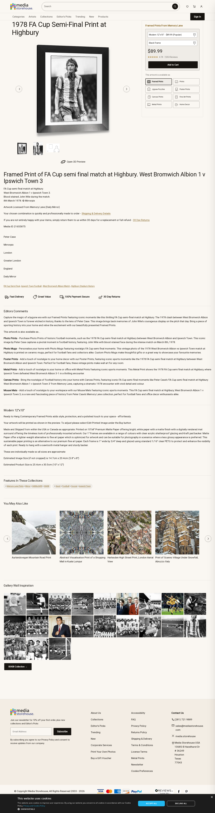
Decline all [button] (181, 803)
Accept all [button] (151, 803)
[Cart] (194, 6)
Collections (46, 16)
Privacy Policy (138, 725)
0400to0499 (37, 486)
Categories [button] (18, 16)
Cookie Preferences (142, 771)
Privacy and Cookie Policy (34, 806)
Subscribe (62, 731)
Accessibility (138, 712)
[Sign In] (201, 6)
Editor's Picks (64, 16)
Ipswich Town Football (31, 286)
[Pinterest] (186, 793)
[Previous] (19, 89)
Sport (58, 486)
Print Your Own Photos (103, 751)
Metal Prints (137, 758)
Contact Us (177, 712)
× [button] (212, 797)
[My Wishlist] (187, 6)
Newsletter (137, 764)
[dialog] (107, 803)
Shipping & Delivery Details (96, 213)
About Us (96, 712)
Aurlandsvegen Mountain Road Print (31, 557)
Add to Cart (173, 64)
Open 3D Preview (75, 161)
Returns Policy (139, 732)
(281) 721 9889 (183, 719)
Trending (80, 16)
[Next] (126, 89)
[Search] (175, 6)
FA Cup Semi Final (12, 286)
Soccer (74, 486)
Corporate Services (101, 745)
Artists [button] (32, 16)
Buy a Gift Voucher (101, 758)
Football (65, 486)
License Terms (139, 751)
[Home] (23, 6)
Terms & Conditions (142, 745)
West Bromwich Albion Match (56, 286)
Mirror (27, 486)
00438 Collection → (17, 666)
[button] (76, 809)
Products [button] (103, 16)
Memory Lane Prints (15, 486)
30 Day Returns (141, 220)
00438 (46, 486)
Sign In (197, 16)
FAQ (133, 719)
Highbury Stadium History (83, 286)
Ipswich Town (85, 486)
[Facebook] (179, 793)
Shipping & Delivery (141, 738)
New (91, 16)
